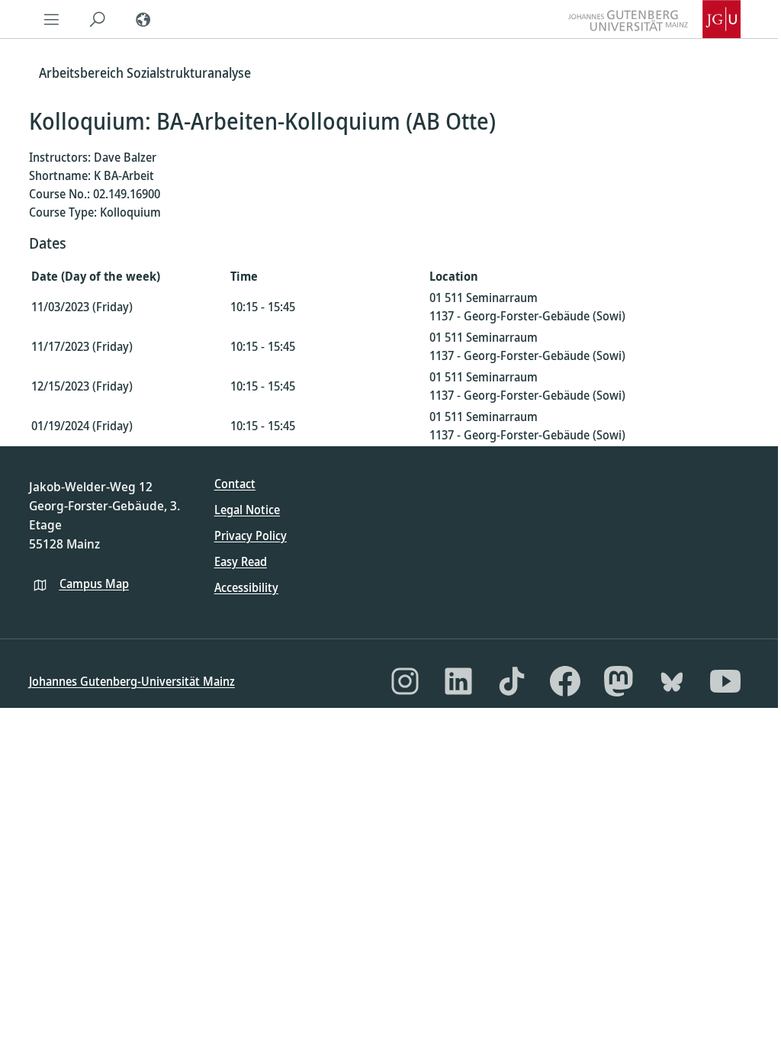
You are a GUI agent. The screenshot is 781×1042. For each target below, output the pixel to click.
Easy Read (240, 561)
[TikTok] (512, 681)
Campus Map (94, 583)
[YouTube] (725, 681)
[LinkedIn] (458, 681)
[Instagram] (405, 681)
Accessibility (246, 587)
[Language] (143, 19)
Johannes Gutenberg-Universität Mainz (132, 681)
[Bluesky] (672, 681)
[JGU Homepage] (654, 19)
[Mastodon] (618, 681)
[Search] (98, 19)
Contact (235, 483)
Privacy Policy (250, 535)
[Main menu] (52, 19)
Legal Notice (247, 509)
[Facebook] (565, 681)
